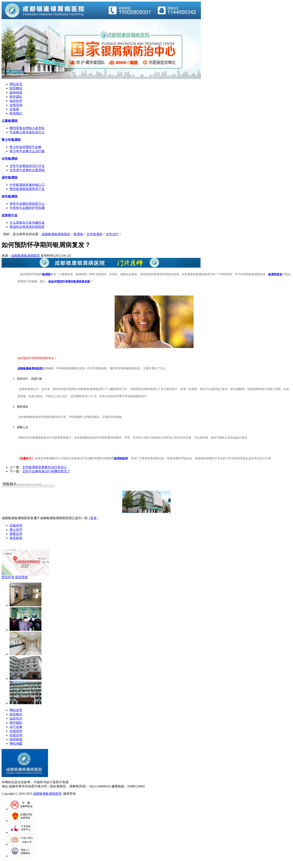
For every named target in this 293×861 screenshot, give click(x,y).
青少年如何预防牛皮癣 (25, 147)
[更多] (93, 518)
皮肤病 (14, 109)
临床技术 (16, 100)
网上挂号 (16, 529)
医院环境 (8, 577)
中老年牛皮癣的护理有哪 (27, 208)
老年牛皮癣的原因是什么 (27, 203)
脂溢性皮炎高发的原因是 (27, 226)
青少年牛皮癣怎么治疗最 (27, 151)
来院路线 (16, 538)
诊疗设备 (16, 726)
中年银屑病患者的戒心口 (27, 184)
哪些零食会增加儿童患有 (27, 128)
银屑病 (78, 234)
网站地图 (16, 743)
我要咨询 (16, 533)
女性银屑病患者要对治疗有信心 (44, 467)
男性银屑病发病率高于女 (27, 189)
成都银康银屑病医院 (55, 234)
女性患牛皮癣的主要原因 (27, 170)
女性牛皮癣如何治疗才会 (27, 166)
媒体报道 (16, 92)
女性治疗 (112, 234)
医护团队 (16, 96)
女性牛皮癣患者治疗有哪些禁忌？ (46, 471)
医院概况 (16, 714)
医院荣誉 (21, 577)
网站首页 (16, 84)
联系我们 (16, 113)
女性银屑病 (94, 234)
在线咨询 (16, 105)
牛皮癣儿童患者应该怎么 (27, 132)
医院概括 (16, 88)
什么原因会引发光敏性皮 (27, 222)
